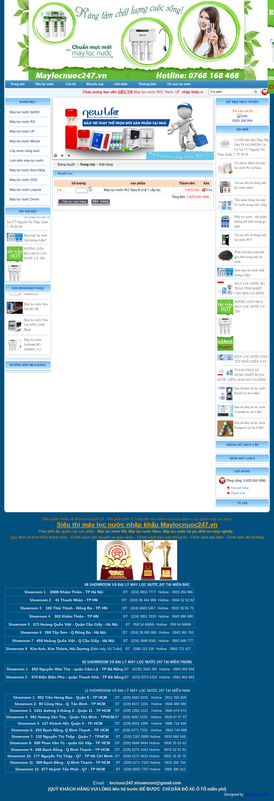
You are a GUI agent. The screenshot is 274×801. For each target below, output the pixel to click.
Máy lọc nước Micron (25, 141)
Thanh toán (238, 493)
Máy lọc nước (44, 84)
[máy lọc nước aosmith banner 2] (133, 128)
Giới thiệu (121, 84)
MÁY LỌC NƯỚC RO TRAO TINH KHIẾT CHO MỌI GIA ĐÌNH (249, 288)
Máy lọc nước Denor (24, 199)
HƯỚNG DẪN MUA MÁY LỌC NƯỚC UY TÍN (35, 245)
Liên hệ (71, 84)
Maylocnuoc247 (257, 794)
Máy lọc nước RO (22, 122)
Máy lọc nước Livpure (25, 190)
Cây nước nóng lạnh (25, 151)
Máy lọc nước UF (22, 131)
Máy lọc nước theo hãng (27, 170)
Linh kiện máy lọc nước (27, 160)
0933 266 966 (242, 121)
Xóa (209, 190)
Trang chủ (87, 164)
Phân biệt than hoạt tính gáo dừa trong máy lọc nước (249, 257)
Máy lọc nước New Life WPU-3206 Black (36, 316)
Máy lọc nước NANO (25, 112)
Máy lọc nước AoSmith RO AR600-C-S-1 (33, 336)
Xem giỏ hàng (240, 487)
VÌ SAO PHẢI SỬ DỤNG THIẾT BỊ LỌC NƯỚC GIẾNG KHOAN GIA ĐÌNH (241, 375)
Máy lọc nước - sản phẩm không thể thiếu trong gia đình (250, 221)
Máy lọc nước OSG (23, 180)
